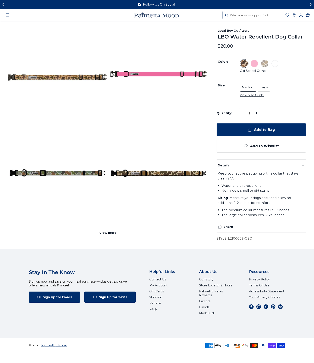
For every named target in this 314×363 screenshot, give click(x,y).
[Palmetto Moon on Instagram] (258, 306)
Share (228, 227)
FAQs (153, 309)
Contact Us (157, 279)
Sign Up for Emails (57, 297)
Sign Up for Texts (113, 297)
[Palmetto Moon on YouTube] (280, 306)
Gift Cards (156, 291)
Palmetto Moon (54, 345)
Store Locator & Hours (215, 285)
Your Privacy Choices (264, 297)
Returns (155, 303)
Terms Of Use (259, 285)
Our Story (206, 279)
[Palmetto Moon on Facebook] (251, 306)
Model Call (206, 313)
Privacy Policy (259, 279)
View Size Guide (252, 95)
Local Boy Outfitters (233, 31)
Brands (204, 307)
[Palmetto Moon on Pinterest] (273, 306)
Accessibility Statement (266, 291)
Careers (204, 301)
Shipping (155, 297)
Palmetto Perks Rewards (211, 293)
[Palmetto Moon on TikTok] (266, 306)
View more (108, 233)
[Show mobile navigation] (7, 15)
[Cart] (308, 15)
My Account (158, 285)
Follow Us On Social (159, 4)
